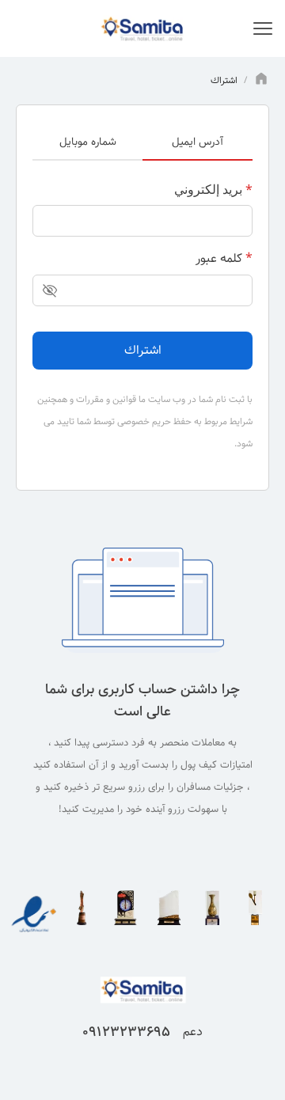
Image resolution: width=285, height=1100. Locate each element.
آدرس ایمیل (197, 141)
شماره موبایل (87, 141)
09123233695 (126, 1032)
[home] (261, 80)
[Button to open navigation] (263, 28)
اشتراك (143, 350)
